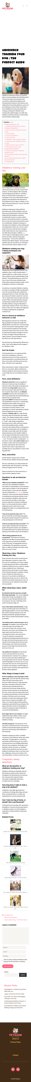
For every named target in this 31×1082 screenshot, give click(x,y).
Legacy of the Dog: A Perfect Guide (14, 994)
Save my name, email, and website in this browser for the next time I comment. (15, 960)
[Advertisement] (15, 27)
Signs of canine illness (10, 917)
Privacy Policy (15, 1042)
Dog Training (19, 492)
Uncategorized (8, 915)
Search (6, 972)
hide (11, 122)
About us (15, 1039)
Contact (15, 1055)
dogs (23, 233)
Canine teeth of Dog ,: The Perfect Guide (15, 920)
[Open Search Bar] (23, 6)
